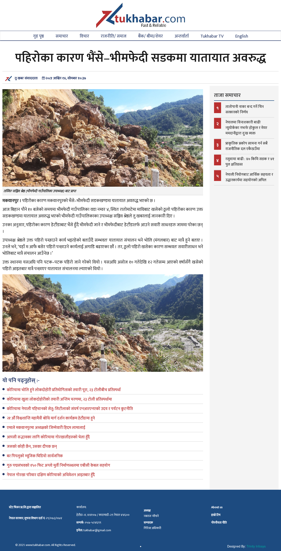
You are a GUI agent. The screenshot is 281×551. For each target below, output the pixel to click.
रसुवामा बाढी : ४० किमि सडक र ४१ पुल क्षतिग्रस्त (249, 162)
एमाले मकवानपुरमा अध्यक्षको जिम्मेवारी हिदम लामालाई (46, 428)
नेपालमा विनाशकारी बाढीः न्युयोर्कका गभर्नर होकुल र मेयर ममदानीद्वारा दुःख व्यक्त (246, 127)
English (241, 36)
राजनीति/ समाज (113, 36)
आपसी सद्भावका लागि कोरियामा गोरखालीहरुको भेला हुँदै (48, 437)
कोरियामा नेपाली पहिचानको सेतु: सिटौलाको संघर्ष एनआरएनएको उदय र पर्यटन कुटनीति (70, 409)
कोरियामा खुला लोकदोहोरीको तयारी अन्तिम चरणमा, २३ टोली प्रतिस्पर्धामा (59, 399)
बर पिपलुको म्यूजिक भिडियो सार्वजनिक (35, 456)
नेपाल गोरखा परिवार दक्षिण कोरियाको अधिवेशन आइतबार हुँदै (51, 475)
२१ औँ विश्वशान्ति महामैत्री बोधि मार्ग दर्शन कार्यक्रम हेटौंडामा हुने (51, 418)
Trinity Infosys (256, 546)
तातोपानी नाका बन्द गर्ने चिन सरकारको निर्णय (244, 109)
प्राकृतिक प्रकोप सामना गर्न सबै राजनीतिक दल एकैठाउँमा (246, 146)
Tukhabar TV (211, 36)
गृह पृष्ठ (38, 36)
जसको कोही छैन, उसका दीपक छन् (32, 446)
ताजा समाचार (227, 95)
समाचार (62, 36)
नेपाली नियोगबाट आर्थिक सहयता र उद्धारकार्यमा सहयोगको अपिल (249, 177)
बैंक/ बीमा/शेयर (150, 36)
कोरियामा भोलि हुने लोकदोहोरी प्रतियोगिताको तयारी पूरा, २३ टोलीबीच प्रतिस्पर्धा (64, 390)
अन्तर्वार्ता (182, 36)
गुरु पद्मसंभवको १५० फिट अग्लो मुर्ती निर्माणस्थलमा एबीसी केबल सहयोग (58, 465)
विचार (84, 36)
